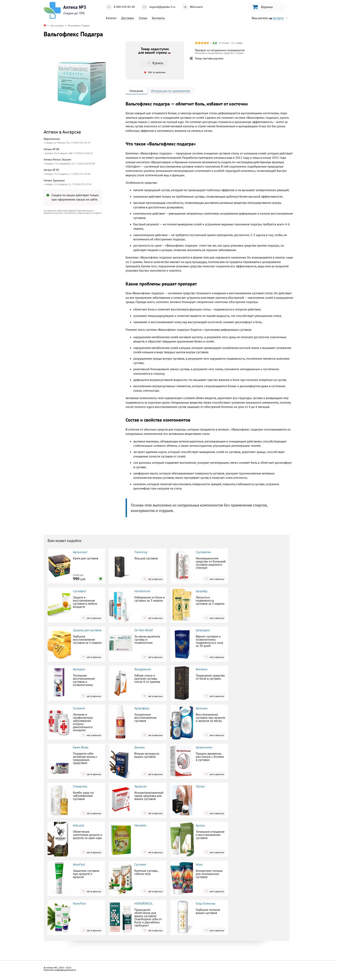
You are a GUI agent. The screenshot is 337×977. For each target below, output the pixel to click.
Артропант (80, 552)
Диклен (139, 747)
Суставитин (203, 552)
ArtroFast (79, 864)
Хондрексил (142, 669)
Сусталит (140, 864)
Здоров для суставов (87, 630)
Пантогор (140, 552)
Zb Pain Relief (143, 630)
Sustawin (79, 708)
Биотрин (202, 669)
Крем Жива (80, 747)
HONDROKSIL (143, 903)
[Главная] (45, 25)
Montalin (140, 825)
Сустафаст (79, 591)
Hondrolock (142, 591)
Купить (76, 249)
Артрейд (201, 591)
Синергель (80, 786)
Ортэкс (200, 786)
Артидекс (79, 669)
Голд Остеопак (206, 903)
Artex (199, 864)
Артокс (200, 825)
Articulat (78, 825)
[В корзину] (100, 579)
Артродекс (203, 630)
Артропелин (204, 747)
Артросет (140, 786)
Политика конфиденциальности (60, 969)
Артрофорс (142, 708)
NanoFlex (79, 903)
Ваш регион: (268, 18)
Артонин (202, 708)
